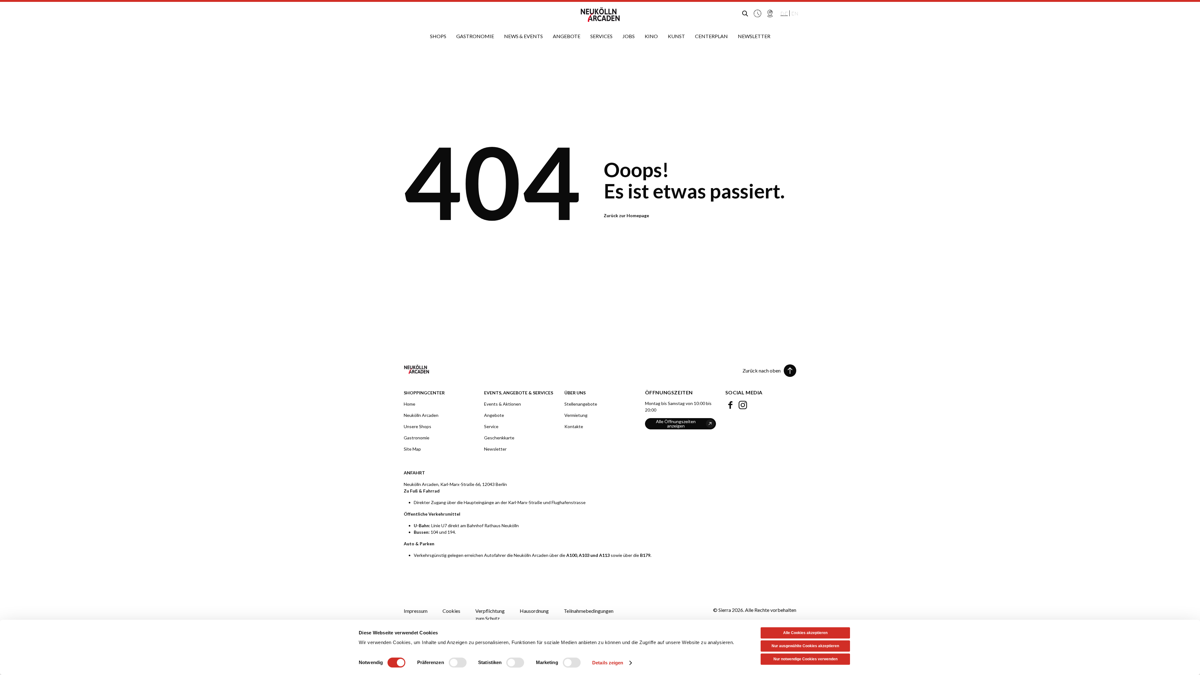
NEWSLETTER (754, 36)
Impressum (416, 611)
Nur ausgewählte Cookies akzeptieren (805, 646)
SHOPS (438, 36)
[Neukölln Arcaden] (500, 369)
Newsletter (495, 449)
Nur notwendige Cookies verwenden (805, 659)
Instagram (743, 403)
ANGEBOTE (566, 36)
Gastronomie (416, 437)
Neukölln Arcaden (421, 415)
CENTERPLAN (711, 36)
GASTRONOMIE (475, 36)
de (784, 13)
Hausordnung (534, 611)
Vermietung (576, 415)
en (794, 13)
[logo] (600, 14)
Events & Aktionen (502, 404)
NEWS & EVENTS (523, 36)
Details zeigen (607, 662)
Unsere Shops (417, 426)
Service (491, 426)
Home (409, 404)
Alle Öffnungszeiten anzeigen (676, 423)
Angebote (494, 415)
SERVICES (601, 36)
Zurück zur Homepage (626, 215)
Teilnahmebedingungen (588, 611)
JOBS (628, 36)
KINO (651, 36)
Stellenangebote (580, 404)
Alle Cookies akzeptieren (805, 633)
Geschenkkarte (499, 437)
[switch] (458, 663)
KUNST (676, 36)
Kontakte (573, 426)
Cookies (451, 611)
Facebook (730, 403)
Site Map (412, 449)
